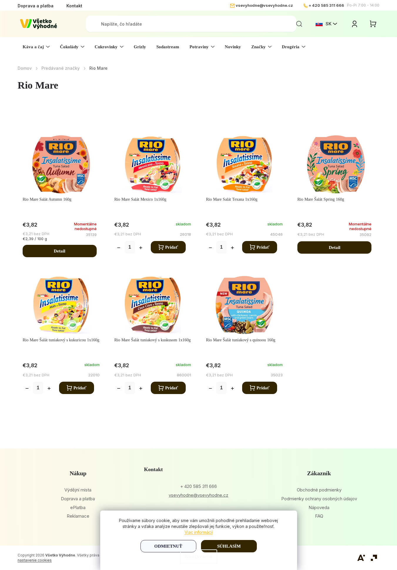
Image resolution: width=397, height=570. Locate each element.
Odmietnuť (168, 546)
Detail (59, 251)
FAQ (319, 516)
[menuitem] (36, 46)
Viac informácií (199, 532)
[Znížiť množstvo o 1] (118, 248)
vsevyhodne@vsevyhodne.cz (264, 5)
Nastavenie (198, 556)
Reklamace (78, 516)
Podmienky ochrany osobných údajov (319, 498)
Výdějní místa (77, 490)
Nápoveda (319, 507)
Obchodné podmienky (319, 490)
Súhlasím (229, 546)
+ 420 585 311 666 (326, 5)
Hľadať (299, 24)
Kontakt (74, 5)
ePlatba (78, 507)
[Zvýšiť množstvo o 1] (140, 248)
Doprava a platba (35, 5)
